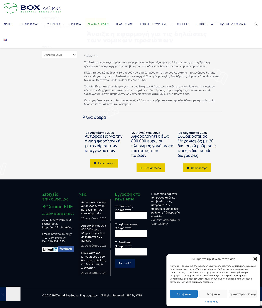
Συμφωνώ (184, 294)
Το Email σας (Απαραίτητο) (123, 244)
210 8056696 (57, 237)
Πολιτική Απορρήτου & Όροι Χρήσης (165, 221)
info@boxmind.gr (61, 234)
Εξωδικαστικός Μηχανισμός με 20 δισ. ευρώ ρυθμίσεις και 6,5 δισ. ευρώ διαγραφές (197, 146)
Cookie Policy (211, 301)
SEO (129, 295)
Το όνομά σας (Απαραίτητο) (124, 208)
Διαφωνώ (213, 294)
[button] (255, 259)
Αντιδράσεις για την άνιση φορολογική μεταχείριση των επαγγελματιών (104, 143)
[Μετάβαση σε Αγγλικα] (5, 40)
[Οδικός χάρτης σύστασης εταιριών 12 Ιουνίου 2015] (10, 294)
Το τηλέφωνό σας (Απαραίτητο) (126, 226)
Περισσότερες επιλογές (243, 294)
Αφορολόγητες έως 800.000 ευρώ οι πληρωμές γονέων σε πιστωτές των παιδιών (152, 146)
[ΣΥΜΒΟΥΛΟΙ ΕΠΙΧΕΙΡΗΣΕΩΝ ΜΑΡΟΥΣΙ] (32, 8)
